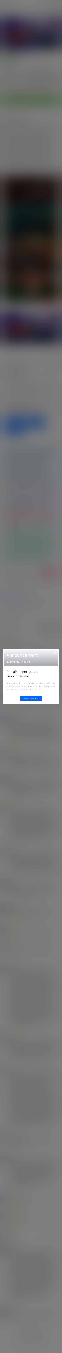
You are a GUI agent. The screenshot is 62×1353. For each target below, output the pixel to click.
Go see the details (31, 698)
